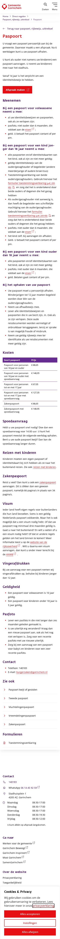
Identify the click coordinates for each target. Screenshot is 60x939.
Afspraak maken (19, 89)
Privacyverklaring (12, 877)
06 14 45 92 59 (31, 787)
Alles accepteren (30, 914)
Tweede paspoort (18, 698)
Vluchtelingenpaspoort (21, 707)
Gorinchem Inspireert (17, 852)
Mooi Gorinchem (14, 857)
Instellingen (30, 923)
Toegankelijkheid (12, 882)
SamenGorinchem (15, 862)
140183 (13, 782)
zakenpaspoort (48, 482)
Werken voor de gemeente (19, 843)
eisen (30, 129)
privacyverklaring (43, 906)
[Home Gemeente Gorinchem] (14, 6)
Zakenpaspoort (17, 724)
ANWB (11, 554)
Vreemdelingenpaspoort (22, 715)
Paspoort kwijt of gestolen (23, 689)
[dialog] (30, 912)
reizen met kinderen (44, 467)
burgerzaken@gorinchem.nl (32, 672)
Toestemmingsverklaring (22, 742)
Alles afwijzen (30, 932)
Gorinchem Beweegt (16, 848)
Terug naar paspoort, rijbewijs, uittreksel (30, 28)
